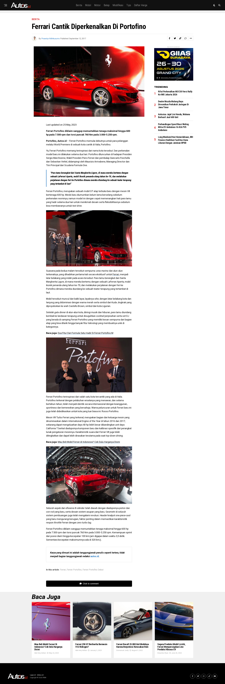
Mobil (88, 5)
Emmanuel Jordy (122, 650)
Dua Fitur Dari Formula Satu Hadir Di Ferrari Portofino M (85, 333)
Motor (97, 5)
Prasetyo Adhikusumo (51, 39)
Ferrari (116, 274)
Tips (128, 5)
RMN (44, 678)
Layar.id (33, 675)
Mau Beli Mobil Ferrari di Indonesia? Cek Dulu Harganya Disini (89, 442)
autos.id (94, 556)
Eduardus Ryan (162, 653)
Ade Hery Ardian (40, 653)
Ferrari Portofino (74, 570)
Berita (79, 5)
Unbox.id (40, 675)
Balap (107, 5)
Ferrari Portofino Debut (93, 570)
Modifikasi (118, 5)
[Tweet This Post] (175, 38)
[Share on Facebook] (169, 38)
